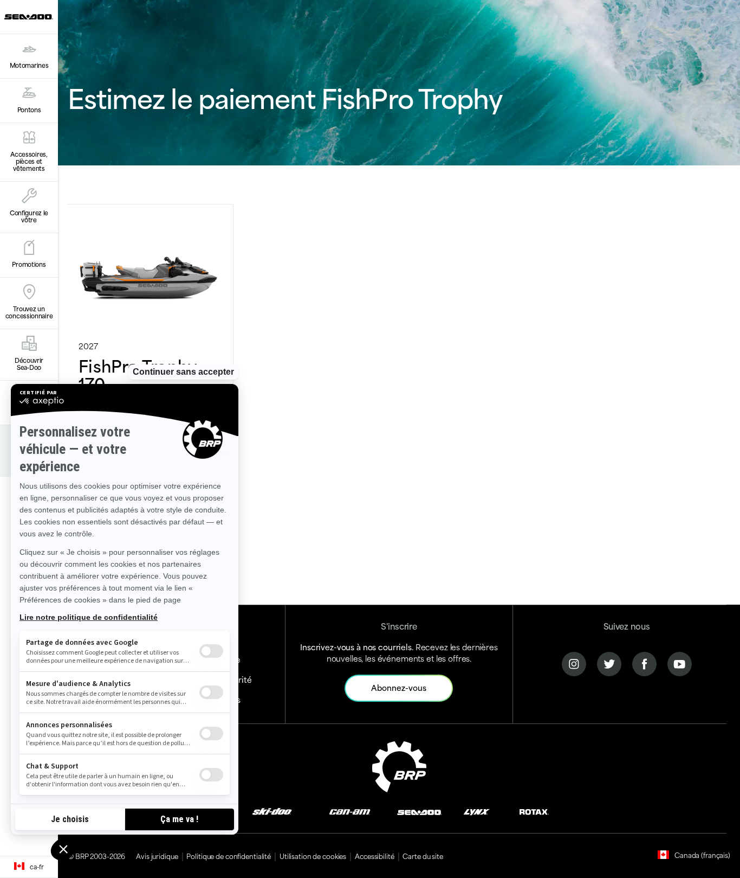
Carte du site (423, 855)
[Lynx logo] (477, 811)
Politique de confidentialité (228, 855)
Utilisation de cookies (313, 855)
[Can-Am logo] (349, 811)
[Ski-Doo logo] (272, 811)
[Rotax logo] (534, 811)
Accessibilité (374, 855)
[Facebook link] (644, 662)
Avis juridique (157, 855)
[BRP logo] (399, 765)
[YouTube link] (679, 662)
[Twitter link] (609, 662)
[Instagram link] (574, 662)
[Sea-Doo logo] (28, 17)
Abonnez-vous (398, 687)
